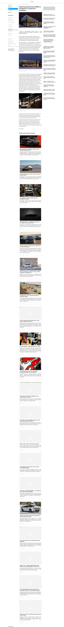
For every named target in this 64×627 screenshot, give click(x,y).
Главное (10, 5)
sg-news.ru (11, 17)
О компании (10, 38)
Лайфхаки (11, 10)
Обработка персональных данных (12, 44)
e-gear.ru (11, 29)
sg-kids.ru (11, 31)
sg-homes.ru (11, 26)
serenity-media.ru (12, 22)
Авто (10, 8)
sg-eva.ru (11, 24)
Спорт (11, 12)
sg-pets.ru (11, 33)
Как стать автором (11, 41)
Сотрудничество (10, 42)
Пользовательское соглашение (13, 46)
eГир (32, 2)
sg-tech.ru (11, 35)
